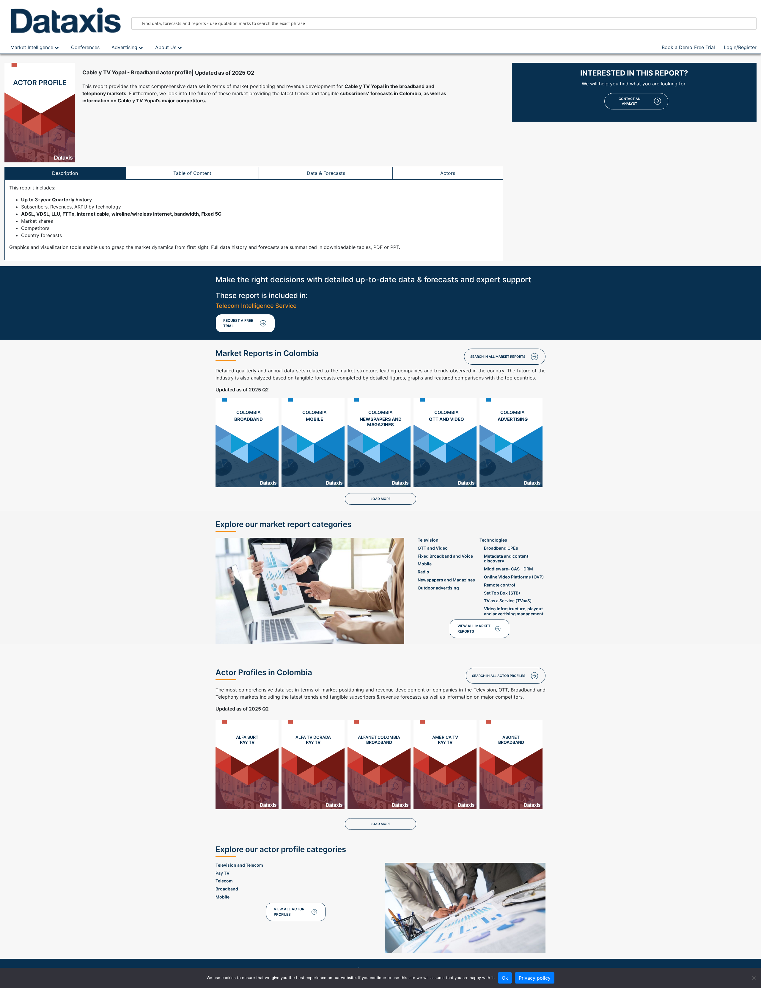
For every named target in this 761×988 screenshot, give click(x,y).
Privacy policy (535, 978)
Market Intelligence (31, 47)
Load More (381, 499)
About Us (165, 47)
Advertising (124, 47)
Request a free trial (238, 323)
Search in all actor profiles (498, 676)
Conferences (85, 47)
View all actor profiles (289, 912)
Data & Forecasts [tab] (326, 173)
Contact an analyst (629, 101)
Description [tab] (65, 173)
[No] (754, 978)
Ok (505, 978)
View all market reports (473, 628)
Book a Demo (677, 47)
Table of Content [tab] (192, 173)
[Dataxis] (63, 20)
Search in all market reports (497, 357)
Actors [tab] (447, 173)
